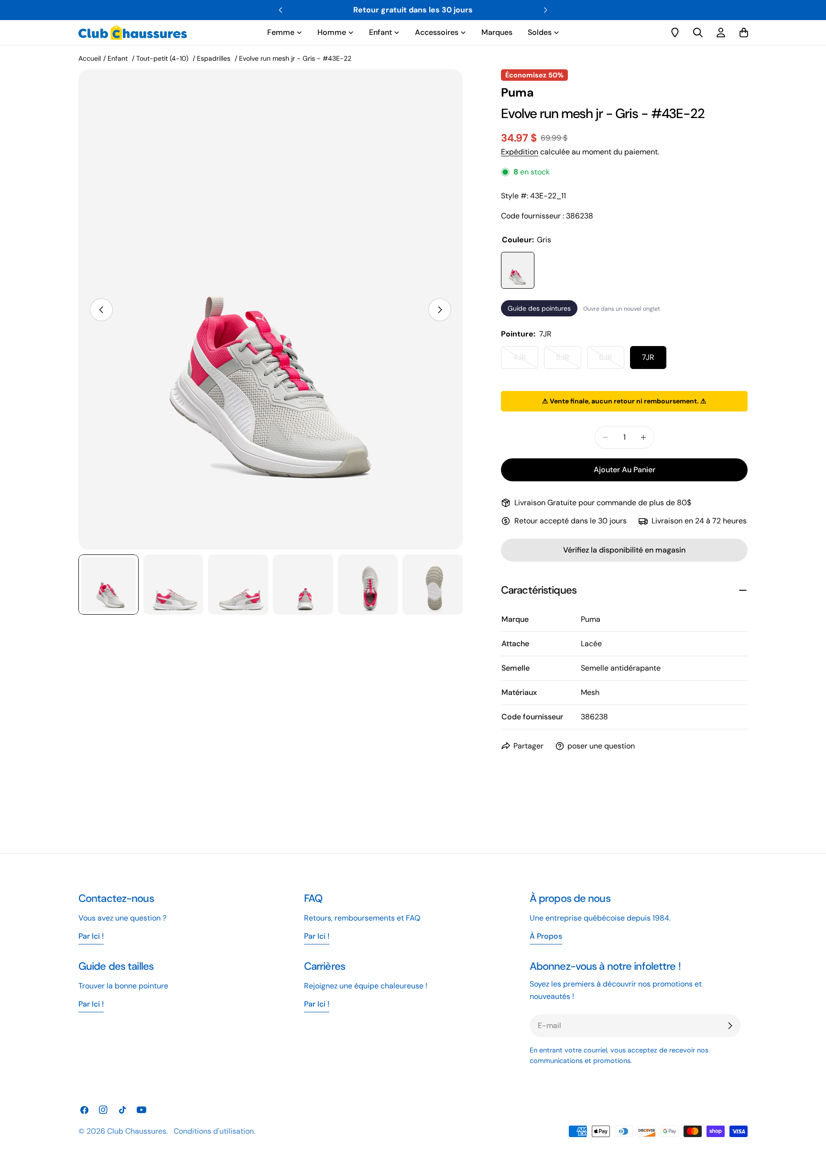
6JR (611, 360)
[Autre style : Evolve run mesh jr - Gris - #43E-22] (517, 270)
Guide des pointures (539, 308)
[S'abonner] (730, 1026)
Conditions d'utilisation (214, 1131)
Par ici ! (316, 936)
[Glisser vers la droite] (439, 309)
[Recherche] (697, 32)
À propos (546, 936)
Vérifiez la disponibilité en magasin (624, 550)
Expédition (519, 152)
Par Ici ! (91, 936)
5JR (568, 360)
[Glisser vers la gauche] (101, 309)
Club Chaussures (136, 1131)
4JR (525, 360)
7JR (648, 357)
